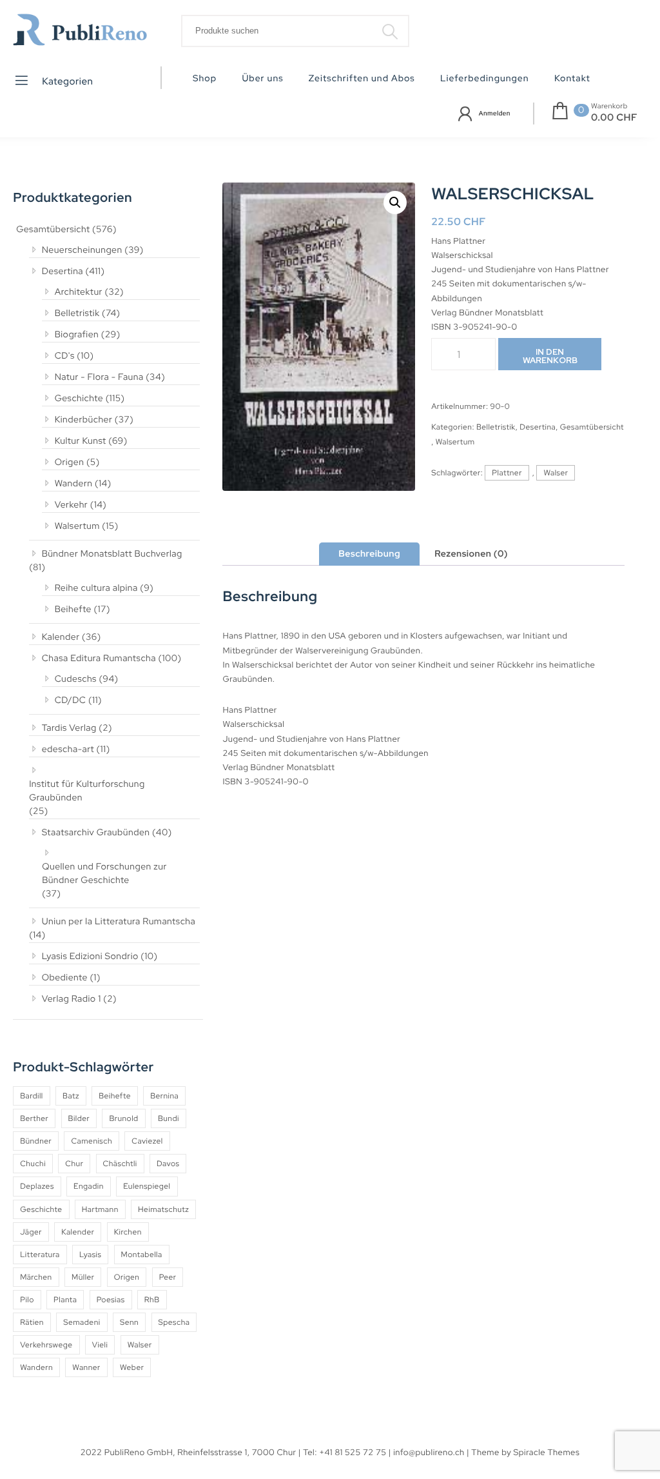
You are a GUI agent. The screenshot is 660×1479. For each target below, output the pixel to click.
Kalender (61, 637)
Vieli (100, 1345)
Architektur (78, 292)
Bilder (79, 1118)
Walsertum (77, 526)
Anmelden (494, 113)
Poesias (111, 1300)
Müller (83, 1277)
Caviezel (146, 1141)
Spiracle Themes (547, 1452)
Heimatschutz (163, 1209)
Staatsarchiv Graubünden (96, 833)
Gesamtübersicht (53, 229)
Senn (129, 1322)
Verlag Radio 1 (71, 999)
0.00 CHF (614, 117)
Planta (65, 1300)
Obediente (65, 978)
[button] (395, 202)
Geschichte (79, 398)
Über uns (262, 78)
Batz (71, 1096)
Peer (168, 1277)
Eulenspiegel (146, 1186)
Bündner (36, 1141)
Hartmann (100, 1209)
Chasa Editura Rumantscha (99, 658)
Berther (34, 1118)
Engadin (88, 1186)
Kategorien (66, 81)
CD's (65, 356)
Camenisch (91, 1141)
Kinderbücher (84, 420)
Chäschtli (120, 1163)
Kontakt (572, 78)
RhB (152, 1300)
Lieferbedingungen (484, 78)
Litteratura (40, 1254)
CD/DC (70, 700)
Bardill (31, 1096)
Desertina (62, 271)
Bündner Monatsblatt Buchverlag (112, 554)
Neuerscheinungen (82, 250)
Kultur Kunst (80, 441)
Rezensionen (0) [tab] (471, 554)
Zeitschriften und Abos (362, 78)
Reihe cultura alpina (96, 588)
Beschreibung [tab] (369, 554)
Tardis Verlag (69, 728)
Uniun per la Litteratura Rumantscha (119, 922)
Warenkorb (609, 106)
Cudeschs (76, 679)
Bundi (168, 1118)
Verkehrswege (46, 1345)
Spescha (174, 1322)
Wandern (74, 484)
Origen (69, 462)
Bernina (164, 1096)
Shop (205, 78)
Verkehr (71, 505)
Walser (140, 1345)
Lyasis (90, 1254)
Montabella (141, 1254)
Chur (74, 1163)
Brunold (123, 1118)
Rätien (32, 1322)
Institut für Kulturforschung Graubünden (87, 791)
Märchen (36, 1277)
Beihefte (73, 609)
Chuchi (33, 1163)
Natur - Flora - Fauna (99, 377)
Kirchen (128, 1232)
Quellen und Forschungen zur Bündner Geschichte (104, 873)
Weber (132, 1367)
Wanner (86, 1367)
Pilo (27, 1300)
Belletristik (77, 313)
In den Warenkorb (550, 356)
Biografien (77, 335)
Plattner (507, 473)
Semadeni (81, 1322)
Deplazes (37, 1186)
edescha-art (68, 749)
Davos (168, 1163)
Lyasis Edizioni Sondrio (90, 956)
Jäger (31, 1232)
